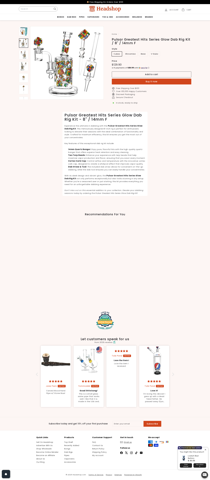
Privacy (109, 475)
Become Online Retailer (47, 452)
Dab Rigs (71, 17)
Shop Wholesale (44, 449)
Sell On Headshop (44, 442)
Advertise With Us (44, 445)
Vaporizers (93, 17)
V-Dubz (154, 54)
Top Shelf (68, 442)
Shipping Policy (99, 452)
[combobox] (38, 9)
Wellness (137, 17)
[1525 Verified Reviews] (105, 330)
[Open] (6, 474)
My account (98, 455)
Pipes (81, 17)
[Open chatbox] (204, 475)
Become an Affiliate (45, 455)
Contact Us (97, 445)
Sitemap (118, 475)
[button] (151, 68)
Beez (143, 54)
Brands (149, 17)
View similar (185, 465)
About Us (40, 459)
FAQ (94, 442)
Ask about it (199, 465)
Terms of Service (95, 475)
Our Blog (40, 462)
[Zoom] (67, 62)
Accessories (122, 17)
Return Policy (98, 449)
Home (115, 34)
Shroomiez (130, 54)
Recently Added (71, 445)
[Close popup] (206, 449)
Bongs (60, 17)
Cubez (117, 54)
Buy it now (152, 81)
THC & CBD (107, 17)
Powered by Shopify (133, 475)
